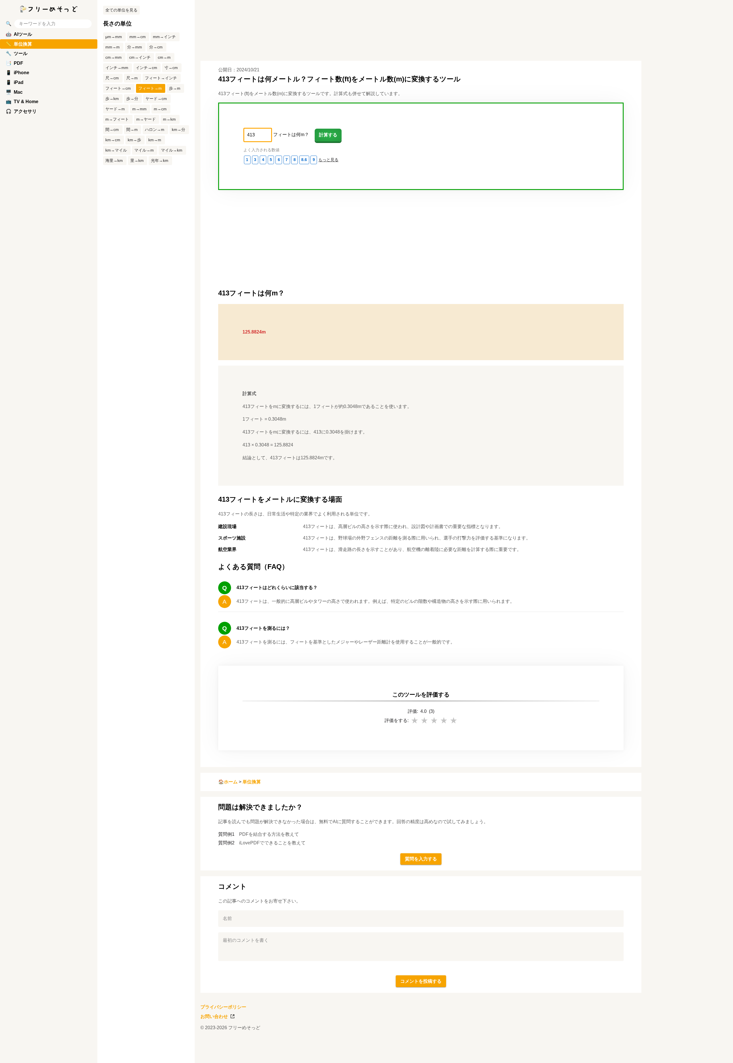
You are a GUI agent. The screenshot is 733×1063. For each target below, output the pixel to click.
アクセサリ (21, 111)
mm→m (112, 47)
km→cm (112, 140)
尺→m (132, 78)
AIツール (19, 34)
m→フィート (117, 119)
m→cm (160, 109)
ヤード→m (115, 109)
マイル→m (144, 150)
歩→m (174, 88)
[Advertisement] (690, 531)
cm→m (164, 57)
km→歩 (134, 140)
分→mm (134, 47)
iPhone (17, 72)
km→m (154, 140)
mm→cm (137, 36)
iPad (14, 82)
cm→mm (113, 57)
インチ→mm (116, 67)
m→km (169, 119)
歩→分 (132, 98)
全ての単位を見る (121, 10)
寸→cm (171, 67)
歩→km (112, 98)
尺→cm (112, 78)
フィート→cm (118, 88)
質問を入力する (421, 858)
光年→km (159, 160)
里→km (137, 160)
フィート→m (150, 88)
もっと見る (328, 159)
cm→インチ (140, 57)
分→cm (156, 47)
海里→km (114, 160)
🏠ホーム (228, 781)
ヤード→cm (156, 98)
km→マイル (116, 150)
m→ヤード (146, 119)
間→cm (112, 129)
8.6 (304, 159)
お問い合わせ (214, 1016)
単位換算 (252, 781)
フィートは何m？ (291, 134)
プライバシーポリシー (223, 1007)
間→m (132, 129)
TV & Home (22, 101)
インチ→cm (146, 67)
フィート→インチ (161, 78)
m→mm (139, 109)
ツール (16, 53)
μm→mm (113, 36)
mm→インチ (164, 36)
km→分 (178, 129)
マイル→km (171, 150)
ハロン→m (154, 129)
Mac (14, 92)
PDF (14, 63)
